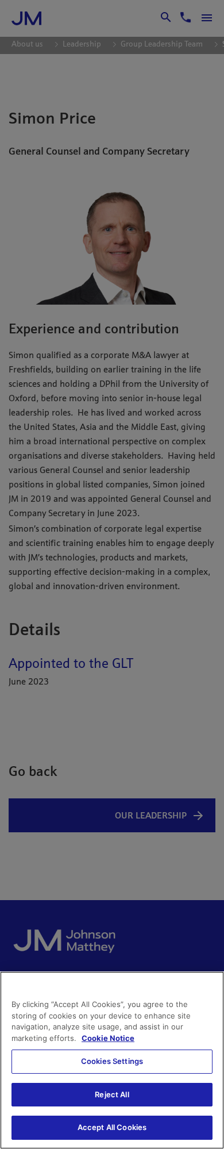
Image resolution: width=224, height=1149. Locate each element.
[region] (112, 1060)
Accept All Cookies (112, 1127)
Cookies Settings (112, 1061)
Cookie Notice (108, 1038)
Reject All (112, 1094)
